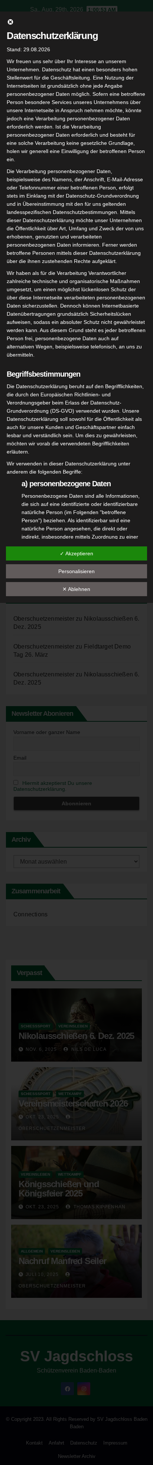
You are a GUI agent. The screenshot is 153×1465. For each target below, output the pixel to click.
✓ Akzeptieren (76, 553)
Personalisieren (76, 571)
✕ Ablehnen (76, 589)
